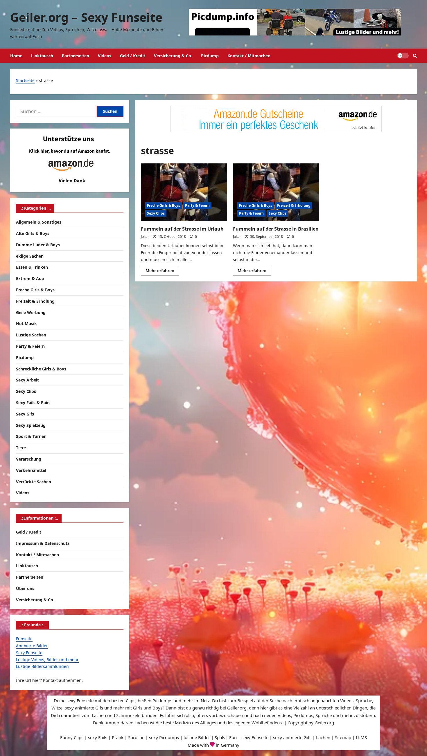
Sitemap (343, 737)
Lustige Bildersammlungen (42, 666)
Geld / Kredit (132, 55)
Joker (145, 236)
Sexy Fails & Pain (33, 402)
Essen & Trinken (32, 267)
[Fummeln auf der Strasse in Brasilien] (276, 192)
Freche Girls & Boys (163, 205)
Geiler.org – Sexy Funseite (86, 17)
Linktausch (42, 55)
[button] (415, 55)
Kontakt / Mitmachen (248, 55)
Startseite (25, 80)
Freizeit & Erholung (294, 205)
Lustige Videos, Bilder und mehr (47, 659)
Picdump (210, 55)
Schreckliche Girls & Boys (41, 369)
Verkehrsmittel (31, 470)
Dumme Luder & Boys (38, 244)
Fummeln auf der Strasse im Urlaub (182, 229)
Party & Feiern (197, 205)
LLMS (361, 737)
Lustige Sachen (31, 335)
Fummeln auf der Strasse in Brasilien (276, 229)
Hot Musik (26, 323)
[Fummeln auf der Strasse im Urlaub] (184, 192)
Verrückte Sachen (33, 481)
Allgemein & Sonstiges (38, 222)
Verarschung (28, 459)
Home (16, 55)
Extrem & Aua (30, 278)
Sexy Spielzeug (31, 425)
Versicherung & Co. (173, 55)
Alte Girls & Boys (32, 233)
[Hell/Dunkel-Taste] (403, 55)
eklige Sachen (30, 256)
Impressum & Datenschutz (42, 543)
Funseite (24, 638)
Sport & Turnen (31, 436)
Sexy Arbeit (27, 380)
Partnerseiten (75, 55)
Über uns (25, 588)
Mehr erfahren (162, 272)
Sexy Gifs (25, 414)
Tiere (21, 447)
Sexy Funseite (29, 652)
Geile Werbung (31, 312)
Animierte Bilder (32, 645)
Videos (104, 55)
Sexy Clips (156, 213)
